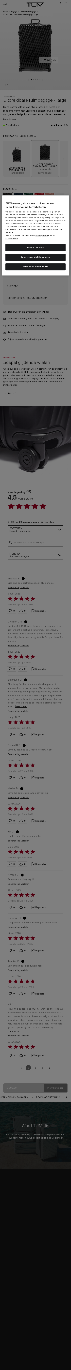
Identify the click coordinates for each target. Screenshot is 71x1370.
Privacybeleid (42, 236)
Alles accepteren (35, 247)
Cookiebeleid (11, 238)
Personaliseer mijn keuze (35, 267)
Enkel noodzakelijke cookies (35, 257)
